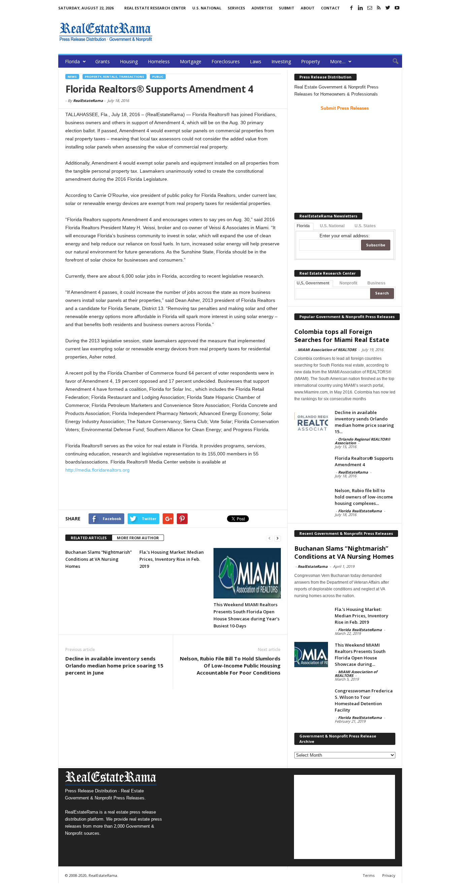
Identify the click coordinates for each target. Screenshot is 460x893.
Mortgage (190, 61)
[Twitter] (388, 8)
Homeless (159, 61)
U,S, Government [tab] (313, 283)
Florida (72, 61)
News (72, 76)
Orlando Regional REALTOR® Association (362, 441)
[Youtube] (397, 8)
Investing (281, 61)
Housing (129, 61)
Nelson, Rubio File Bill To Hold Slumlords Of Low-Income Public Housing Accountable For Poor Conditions (230, 665)
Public (157, 76)
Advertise (262, 7)
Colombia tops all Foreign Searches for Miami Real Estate (341, 336)
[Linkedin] (361, 8)
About (308, 7)
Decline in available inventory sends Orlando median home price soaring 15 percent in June (114, 665)
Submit (286, 7)
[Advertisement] (279, 32)
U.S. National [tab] (332, 226)
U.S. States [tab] (365, 226)
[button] (392, 61)
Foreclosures (225, 61)
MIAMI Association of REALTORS (327, 349)
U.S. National (206, 7)
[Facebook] (352, 8)
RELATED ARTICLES (89, 537)
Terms (368, 875)
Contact (330, 7)
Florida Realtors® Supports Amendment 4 (364, 461)
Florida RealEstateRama (360, 510)
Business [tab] (376, 283)
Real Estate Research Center (155, 7)
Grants (102, 61)
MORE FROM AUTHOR (138, 537)
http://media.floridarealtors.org (97, 470)
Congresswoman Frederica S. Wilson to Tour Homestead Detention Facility (364, 700)
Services (236, 7)
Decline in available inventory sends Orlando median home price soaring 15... (364, 422)
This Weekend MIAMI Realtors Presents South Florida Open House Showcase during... (360, 654)
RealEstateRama (88, 100)
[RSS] (379, 8)
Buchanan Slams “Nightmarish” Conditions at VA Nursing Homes (98, 559)
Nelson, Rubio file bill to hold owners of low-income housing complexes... (364, 496)
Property (310, 61)
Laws (255, 61)
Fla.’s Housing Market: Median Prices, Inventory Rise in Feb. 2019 (171, 559)
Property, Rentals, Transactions (114, 76)
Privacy (388, 875)
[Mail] (370, 8)
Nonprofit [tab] (348, 283)
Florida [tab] (303, 226)
